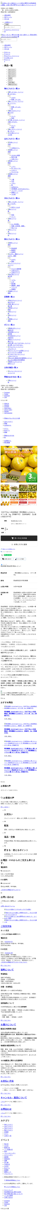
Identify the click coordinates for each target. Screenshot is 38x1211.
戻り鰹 (6, 1162)
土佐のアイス (15, 272)
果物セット (14, 192)
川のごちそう (8, 1128)
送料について (7, 969)
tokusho (6, 411)
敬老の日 (7, 1147)
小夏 (12, 179)
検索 (7, 24)
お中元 (6, 1166)
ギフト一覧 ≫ (9, 325)
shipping (6, 405)
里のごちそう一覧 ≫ (12, 239)
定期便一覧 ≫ (9, 297)
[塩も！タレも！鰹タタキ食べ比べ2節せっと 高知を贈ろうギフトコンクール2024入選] (19, 36)
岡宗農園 (7, 442)
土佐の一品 (7, 1135)
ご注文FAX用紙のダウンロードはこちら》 (14, 962)
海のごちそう (8, 1124)
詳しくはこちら (6, 965)
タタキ (13, 97)
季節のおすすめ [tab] (12, 84)
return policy (7, 408)
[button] (7, 52)
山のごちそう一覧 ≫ (12, 139)
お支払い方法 (7, 1081)
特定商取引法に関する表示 (12, 1192)
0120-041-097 (9, 953)
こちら (3, 1101)
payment (6, 406)
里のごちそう (8, 1130)
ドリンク (14, 287)
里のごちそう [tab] (11, 76)
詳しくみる (4, 807)
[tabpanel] (20, 111)
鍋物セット (7, 1172)
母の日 (6, 1144)
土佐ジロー (14, 159)
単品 (12, 118)
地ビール (14, 228)
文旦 (12, 181)
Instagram (7, 395)
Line (5, 397)
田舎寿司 (14, 248)
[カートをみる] (5, 31)
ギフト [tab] (10, 80)
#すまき (6, 19)
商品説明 (10, 566)
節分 (5, 1151)
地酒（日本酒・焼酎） (18, 226)
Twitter (6, 394)
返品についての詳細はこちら (8, 549)
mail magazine (8, 413)
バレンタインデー (10, 1153)
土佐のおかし (15, 270)
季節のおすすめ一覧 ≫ (12, 377)
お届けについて (8, 1024)
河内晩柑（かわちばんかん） (20, 189)
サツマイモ (14, 172)
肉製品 (13, 289)
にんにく (14, 170)
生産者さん (7, 440)
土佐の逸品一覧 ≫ (11, 367)
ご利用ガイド (8, 22)
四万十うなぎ (15, 207)
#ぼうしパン (8, 17)
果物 (5, 423)
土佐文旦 (7, 1164)
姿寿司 (13, 252)
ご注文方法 (6, 926)
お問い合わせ (8, 1197)
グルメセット (8, 1173)
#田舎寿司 (7, 15)
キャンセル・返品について (14, 1097)
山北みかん (14, 187)
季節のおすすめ (9, 435)
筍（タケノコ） (16, 168)
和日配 (13, 283)
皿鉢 (12, 261)
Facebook (7, 392)
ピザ (12, 282)
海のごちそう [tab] (11, 69)
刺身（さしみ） (16, 99)
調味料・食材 (15, 285)
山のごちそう (8, 421)
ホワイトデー (8, 1155)
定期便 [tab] (10, 78)
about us (6, 403)
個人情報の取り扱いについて (13, 1194)
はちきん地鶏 (15, 155)
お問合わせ (6, 1109)
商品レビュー (17, 566)
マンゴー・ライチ (17, 190)
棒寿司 (13, 250)
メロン (13, 183)
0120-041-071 (9, 941)
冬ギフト (7, 430)
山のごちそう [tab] (11, 71)
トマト (13, 166)
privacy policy (8, 409)
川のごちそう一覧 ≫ (12, 198)
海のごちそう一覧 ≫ (12, 88)
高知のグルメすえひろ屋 (12, 418)
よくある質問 (8, 1195)
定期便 (6, 1132)
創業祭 (6, 1170)
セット (13, 116)
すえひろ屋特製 (16, 269)
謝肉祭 (6, 1157)
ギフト (6, 428)
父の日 (6, 1146)
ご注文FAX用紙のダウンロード (11, 890)
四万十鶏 (14, 157)
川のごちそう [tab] (11, 74)
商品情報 (4, 566)
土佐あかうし (15, 148)
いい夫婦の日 (8, 1149)
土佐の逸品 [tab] (11, 82)
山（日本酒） (15, 224)
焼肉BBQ (7, 1159)
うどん (13, 280)
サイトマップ (8, 1190)
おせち (13, 259)
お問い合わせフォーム (8, 906)
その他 (13, 194)
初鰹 (5, 1160)
